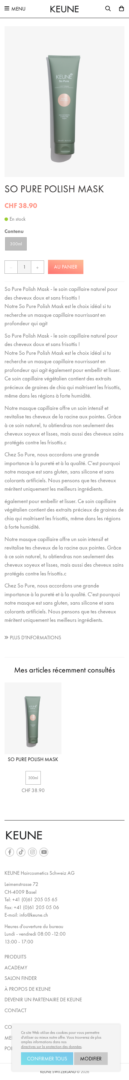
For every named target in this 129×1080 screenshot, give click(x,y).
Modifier (91, 1058)
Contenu (14, 231)
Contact (15, 1010)
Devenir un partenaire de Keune (43, 999)
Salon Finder (20, 978)
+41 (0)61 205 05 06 (36, 907)
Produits (15, 956)
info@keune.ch (34, 915)
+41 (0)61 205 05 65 (35, 899)
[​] (9, 852)
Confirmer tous (47, 1058)
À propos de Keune (27, 989)
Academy (15, 967)
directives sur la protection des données (51, 1046)
